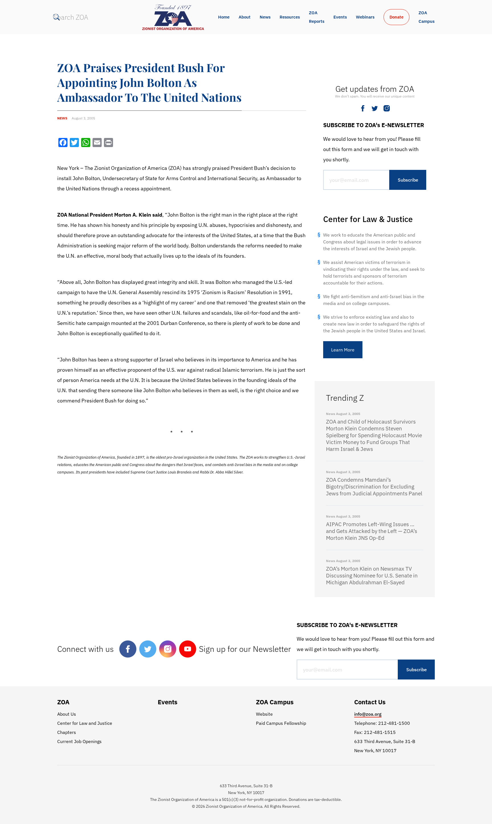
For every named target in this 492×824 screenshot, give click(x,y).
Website (264, 714)
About (245, 17)
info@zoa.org (368, 714)
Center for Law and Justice (84, 723)
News (265, 17)
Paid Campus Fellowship (281, 723)
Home (223, 17)
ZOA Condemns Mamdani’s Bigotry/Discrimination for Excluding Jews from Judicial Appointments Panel (374, 486)
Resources (290, 17)
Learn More (342, 350)
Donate (396, 17)
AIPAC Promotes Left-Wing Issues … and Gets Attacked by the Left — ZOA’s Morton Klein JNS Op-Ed (371, 531)
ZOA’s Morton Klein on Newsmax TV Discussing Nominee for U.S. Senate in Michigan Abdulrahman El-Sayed (372, 575)
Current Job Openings (79, 741)
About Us (66, 714)
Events (340, 17)
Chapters (66, 732)
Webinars (365, 17)
